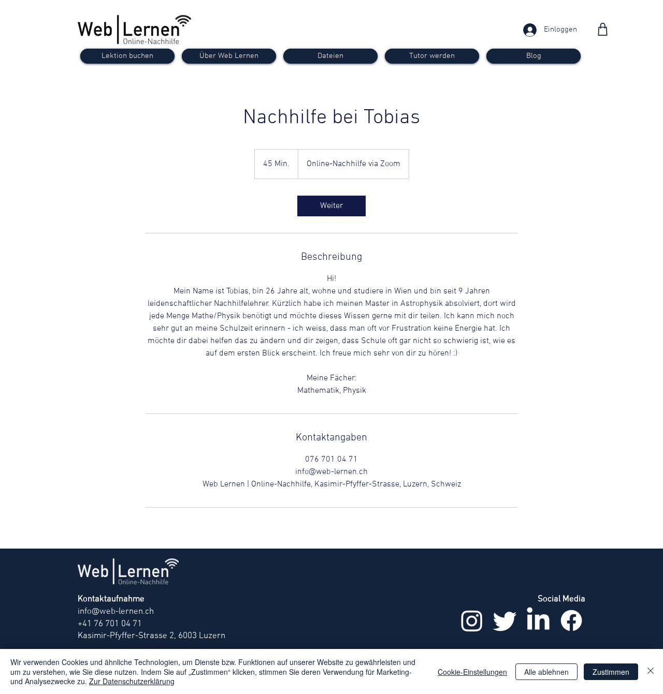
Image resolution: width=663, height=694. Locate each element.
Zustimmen (611, 672)
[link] (331, 206)
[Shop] (602, 29)
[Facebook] (571, 620)
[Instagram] (472, 620)
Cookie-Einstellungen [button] (472, 672)
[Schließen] (650, 671)
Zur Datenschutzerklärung (132, 681)
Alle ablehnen (546, 672)
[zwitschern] (505, 620)
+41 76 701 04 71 (110, 624)
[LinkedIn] (538, 620)
